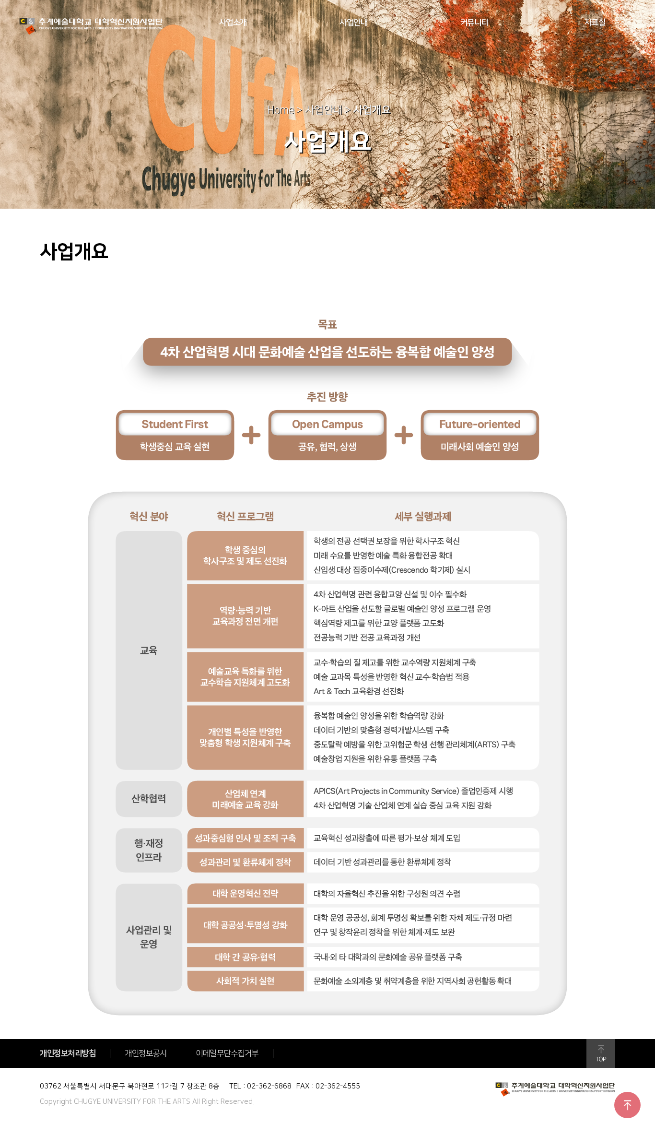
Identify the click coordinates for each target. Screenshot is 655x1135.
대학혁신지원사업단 (91, 26)
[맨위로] (627, 1105)
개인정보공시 (145, 1053)
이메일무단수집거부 (227, 1053)
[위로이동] (600, 1053)
